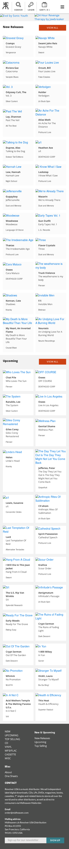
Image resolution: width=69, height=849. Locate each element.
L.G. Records (44, 230)
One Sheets (11, 776)
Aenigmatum (45, 592)
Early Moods (13, 620)
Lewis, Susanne (14, 503)
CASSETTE (10, 754)
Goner (41, 660)
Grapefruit (42, 487)
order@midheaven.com (17, 812)
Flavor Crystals (46, 245)
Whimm (10, 676)
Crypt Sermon (46, 623)
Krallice (42, 565)
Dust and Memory (13, 205)
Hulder (42, 92)
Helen (9, 457)
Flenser (41, 285)
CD (6, 743)
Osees (9, 269)
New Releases (42, 738)
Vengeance (11, 52)
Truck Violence (46, 273)
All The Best (11, 125)
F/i (39, 300)
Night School (11, 181)
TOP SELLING (12, 739)
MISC (8, 758)
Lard (8, 537)
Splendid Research (14, 605)
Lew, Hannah (13, 172)
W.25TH (9, 685)
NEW (7, 731)
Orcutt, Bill (44, 68)
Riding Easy (11, 629)
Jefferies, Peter (46, 468)
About (8, 772)
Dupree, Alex (13, 147)
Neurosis (43, 328)
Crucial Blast (11, 347)
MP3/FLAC (11, 750)
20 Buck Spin (44, 101)
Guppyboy (12, 196)
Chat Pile (11, 377)
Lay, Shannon (13, 116)
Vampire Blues (12, 77)
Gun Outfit (44, 220)
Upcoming (40, 742)
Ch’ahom (43, 506)
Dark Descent (44, 636)
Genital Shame (46, 426)
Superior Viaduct (45, 709)
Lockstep (43, 172)
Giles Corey (12, 429)
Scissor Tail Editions (14, 156)
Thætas (10, 245)
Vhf (7, 716)
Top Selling (40, 746)
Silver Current (12, 101)
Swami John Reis (47, 43)
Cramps (10, 43)
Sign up (55, 840)
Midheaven (5, 6)
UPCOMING (11, 735)
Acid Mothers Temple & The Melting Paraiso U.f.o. (18, 704)
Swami (41, 52)
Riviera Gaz (12, 68)
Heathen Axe (45, 147)
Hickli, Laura (45, 676)
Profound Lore (44, 132)
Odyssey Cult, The (16, 92)
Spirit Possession (48, 534)
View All (52, 27)
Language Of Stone (15, 230)
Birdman (42, 309)
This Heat (43, 700)
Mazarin (43, 196)
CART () (44, 9)
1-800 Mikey (45, 651)
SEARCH (18, 9)
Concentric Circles (13, 512)
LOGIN (31, 9)
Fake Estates (44, 77)
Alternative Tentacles (15, 549)
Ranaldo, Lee (13, 401)
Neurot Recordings (46, 340)
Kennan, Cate (13, 300)
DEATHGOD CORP (46, 156)
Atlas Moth (44, 119)
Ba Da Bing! (43, 685)
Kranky (9, 309)
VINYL (8, 746)
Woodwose (12, 220)
